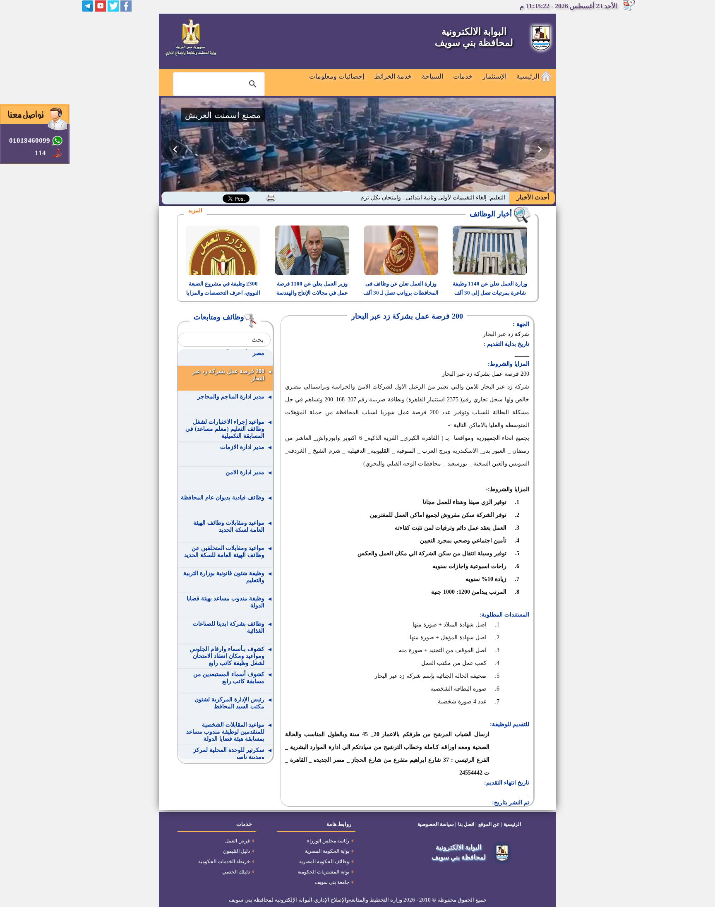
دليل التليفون (236, 851)
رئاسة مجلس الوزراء (328, 841)
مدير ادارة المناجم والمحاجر (230, 397)
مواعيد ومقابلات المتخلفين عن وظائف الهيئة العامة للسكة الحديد (224, 551)
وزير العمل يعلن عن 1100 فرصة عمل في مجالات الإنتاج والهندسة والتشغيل (312, 293)
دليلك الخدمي (236, 872)
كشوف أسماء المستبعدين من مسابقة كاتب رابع (228, 677)
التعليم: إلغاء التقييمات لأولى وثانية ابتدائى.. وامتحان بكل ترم (432, 197)
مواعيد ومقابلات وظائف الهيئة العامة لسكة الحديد (228, 526)
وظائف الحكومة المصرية (324, 861)
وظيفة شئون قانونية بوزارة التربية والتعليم (223, 576)
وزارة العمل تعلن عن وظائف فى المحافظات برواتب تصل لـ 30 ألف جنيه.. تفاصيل (401, 293)
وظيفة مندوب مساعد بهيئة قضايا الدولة (225, 602)
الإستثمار (494, 76)
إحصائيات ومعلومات (336, 76)
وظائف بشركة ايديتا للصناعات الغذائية (228, 627)
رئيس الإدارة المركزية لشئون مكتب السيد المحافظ (229, 703)
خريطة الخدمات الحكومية (224, 861)
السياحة (432, 76)
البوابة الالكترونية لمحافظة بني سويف (474, 37)
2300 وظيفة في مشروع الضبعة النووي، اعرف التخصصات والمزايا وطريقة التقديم (223, 293)
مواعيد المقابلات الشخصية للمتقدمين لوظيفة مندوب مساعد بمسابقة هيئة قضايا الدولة (225, 732)
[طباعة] (271, 198)
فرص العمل (237, 841)
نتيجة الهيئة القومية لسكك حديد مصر (227, 349)
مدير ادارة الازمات (242, 447)
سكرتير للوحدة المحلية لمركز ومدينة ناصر (228, 753)
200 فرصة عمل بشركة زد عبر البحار (228, 375)
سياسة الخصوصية (435, 824)
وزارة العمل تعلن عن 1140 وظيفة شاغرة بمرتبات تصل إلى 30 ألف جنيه (490, 293)
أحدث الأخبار (532, 197)
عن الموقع (488, 824)
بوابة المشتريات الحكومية (323, 872)
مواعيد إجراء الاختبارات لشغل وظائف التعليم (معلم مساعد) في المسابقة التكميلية (224, 429)
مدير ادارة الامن (245, 472)
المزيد (195, 210)
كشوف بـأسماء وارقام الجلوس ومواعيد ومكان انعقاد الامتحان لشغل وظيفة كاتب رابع (227, 656)
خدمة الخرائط (393, 76)
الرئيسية (528, 76)
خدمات (463, 76)
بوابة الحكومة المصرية (327, 851)
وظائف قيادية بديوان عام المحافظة (222, 497)
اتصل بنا (466, 824)
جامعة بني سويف (332, 882)
